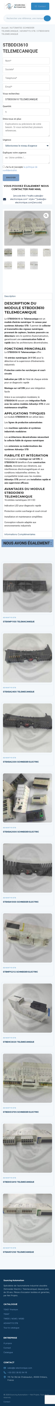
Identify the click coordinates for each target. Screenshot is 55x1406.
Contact (42, 6)
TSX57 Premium (11, 1309)
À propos (8, 1343)
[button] (46, 215)
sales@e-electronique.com (19, 1368)
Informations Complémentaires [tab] (19, 534)
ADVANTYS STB (27, 31)
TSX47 (6, 1314)
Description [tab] (10, 296)
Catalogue (8, 1352)
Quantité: (7, 106)
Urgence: (7, 140)
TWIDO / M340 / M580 (14, 1318)
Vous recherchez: (11, 93)
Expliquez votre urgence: (15, 152)
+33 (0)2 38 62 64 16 (17, 1372)
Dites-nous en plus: (12, 119)
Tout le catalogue (11, 1328)
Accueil (4, 28)
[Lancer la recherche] (47, 18)
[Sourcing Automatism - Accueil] (15, 6)
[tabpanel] (27, 415)
